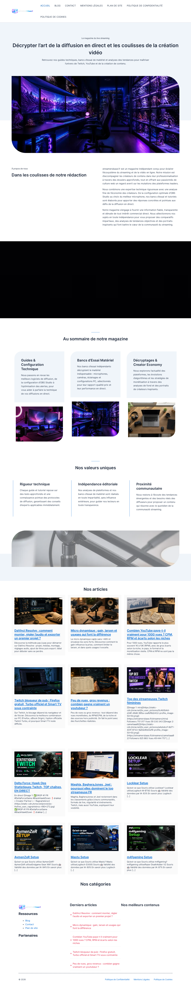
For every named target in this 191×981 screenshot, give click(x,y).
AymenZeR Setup (26, 857)
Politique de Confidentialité (145, 5)
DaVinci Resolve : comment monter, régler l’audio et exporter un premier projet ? (37, 634)
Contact (70, 5)
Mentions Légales (91, 5)
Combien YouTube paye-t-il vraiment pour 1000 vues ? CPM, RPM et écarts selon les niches (150, 634)
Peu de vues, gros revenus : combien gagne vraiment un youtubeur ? (90, 704)
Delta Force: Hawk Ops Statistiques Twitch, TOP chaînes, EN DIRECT (38, 786)
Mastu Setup (80, 857)
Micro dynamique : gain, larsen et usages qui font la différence (96, 927)
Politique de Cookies (53, 16)
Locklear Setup (137, 783)
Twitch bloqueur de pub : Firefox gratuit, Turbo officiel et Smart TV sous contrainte (37, 704)
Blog (58, 5)
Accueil (45, 5)
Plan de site (114, 5)
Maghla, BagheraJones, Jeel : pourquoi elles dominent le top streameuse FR (92, 788)
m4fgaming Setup (139, 857)
